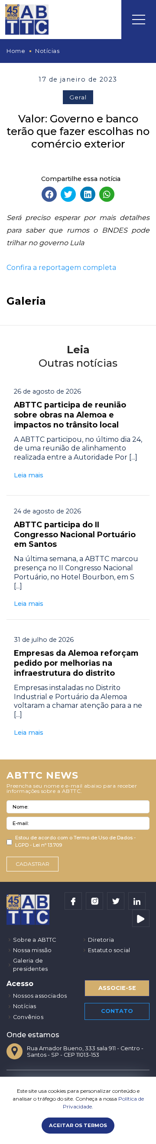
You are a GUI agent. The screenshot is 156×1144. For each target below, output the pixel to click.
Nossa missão (32, 950)
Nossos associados (40, 996)
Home (15, 51)
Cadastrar (32, 864)
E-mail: (21, 823)
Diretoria (101, 940)
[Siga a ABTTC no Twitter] (115, 901)
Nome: (20, 807)
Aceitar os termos (78, 1125)
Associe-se (117, 988)
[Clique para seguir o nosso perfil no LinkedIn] (137, 901)
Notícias (47, 51)
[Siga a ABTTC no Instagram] (94, 901)
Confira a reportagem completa (61, 267)
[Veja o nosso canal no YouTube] (141, 918)
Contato (117, 1011)
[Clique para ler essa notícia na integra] (78, 433)
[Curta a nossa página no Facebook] (73, 901)
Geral (78, 97)
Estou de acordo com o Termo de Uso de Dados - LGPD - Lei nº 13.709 (75, 841)
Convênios (28, 1017)
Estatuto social (109, 950)
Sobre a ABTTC (34, 940)
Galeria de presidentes (30, 964)
